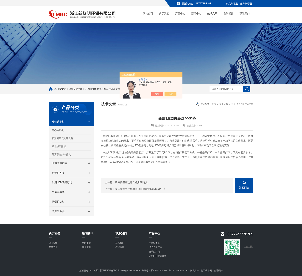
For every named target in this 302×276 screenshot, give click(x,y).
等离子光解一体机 (61, 154)
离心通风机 (58, 130)
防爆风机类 (58, 201)
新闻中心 (196, 13)
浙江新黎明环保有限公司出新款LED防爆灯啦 (140, 188)
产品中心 (180, 13)
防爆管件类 (58, 211)
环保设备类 (58, 121)
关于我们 (164, 13)
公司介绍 (53, 242)
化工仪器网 (206, 270)
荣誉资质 (53, 247)
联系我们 (245, 13)
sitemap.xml (182, 270)
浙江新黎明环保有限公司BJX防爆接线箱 (88, 89)
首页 (214, 104)
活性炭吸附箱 (59, 146)
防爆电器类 (58, 192)
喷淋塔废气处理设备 (62, 138)
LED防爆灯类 (59, 163)
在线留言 (228, 13)
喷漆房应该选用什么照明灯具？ (132, 182)
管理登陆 (218, 270)
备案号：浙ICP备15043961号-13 (158, 270)
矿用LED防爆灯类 (62, 182)
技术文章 (212, 13)
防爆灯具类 (58, 172)
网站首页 (148, 13)
